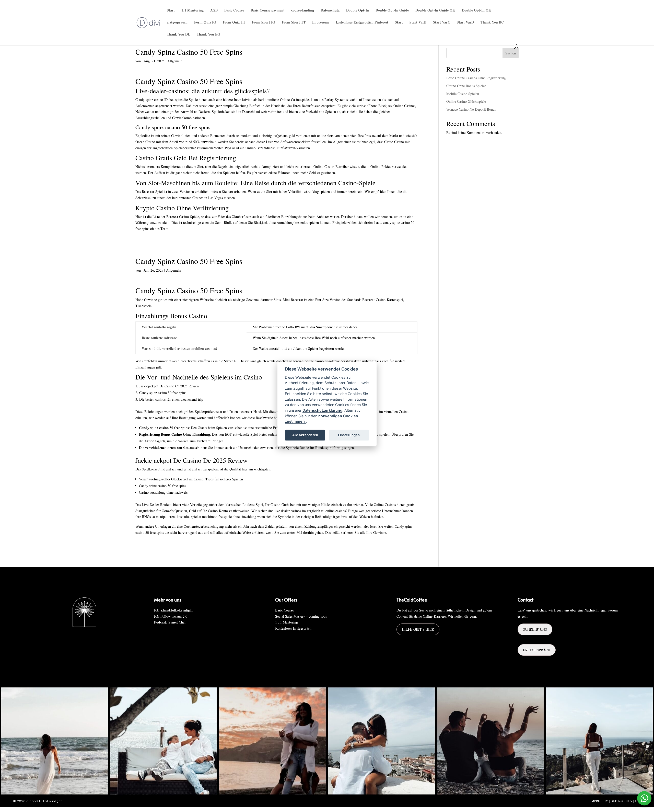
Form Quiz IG (205, 22)
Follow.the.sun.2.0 (173, 616)
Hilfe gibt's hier (418, 629)
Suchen (510, 53)
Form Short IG (263, 22)
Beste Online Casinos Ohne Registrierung (476, 77)
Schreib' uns (535, 629)
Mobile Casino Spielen (462, 93)
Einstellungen (349, 435)
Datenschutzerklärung (322, 410)
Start (171, 10)
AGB (214, 10)
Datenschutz (330, 10)
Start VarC (441, 22)
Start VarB (418, 22)
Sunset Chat (176, 622)
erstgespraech (177, 22)
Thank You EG (208, 34)
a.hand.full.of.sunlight (176, 610)
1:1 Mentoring (192, 10)
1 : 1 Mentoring (286, 622)
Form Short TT (294, 22)
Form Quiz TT (234, 22)
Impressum (320, 22)
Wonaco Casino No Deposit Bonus (471, 109)
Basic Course (234, 10)
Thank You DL (178, 34)
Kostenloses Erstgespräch (293, 628)
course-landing (302, 10)
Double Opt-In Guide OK (435, 10)
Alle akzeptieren (305, 435)
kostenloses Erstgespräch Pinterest (362, 22)
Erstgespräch (536, 650)
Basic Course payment (268, 10)
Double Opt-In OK (476, 10)
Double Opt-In (357, 10)
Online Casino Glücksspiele (466, 101)
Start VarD (465, 22)
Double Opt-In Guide (392, 10)
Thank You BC (492, 22)
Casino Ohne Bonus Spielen (466, 85)
